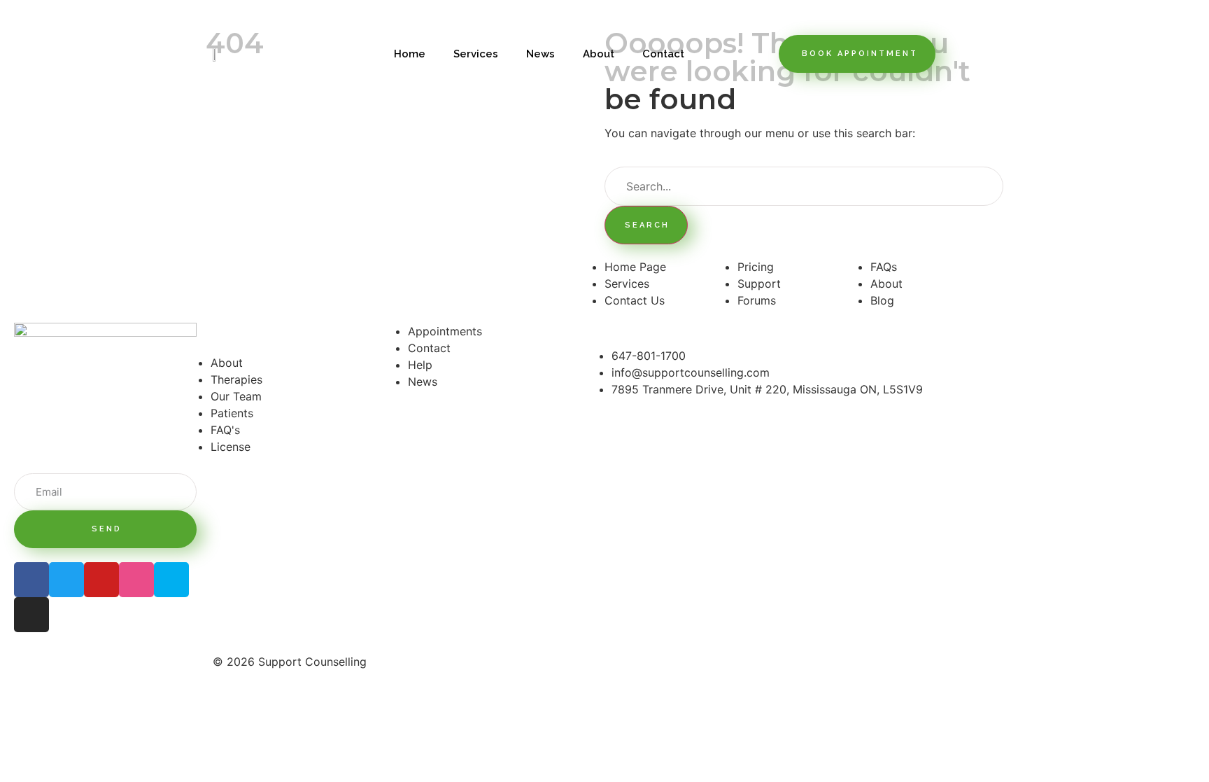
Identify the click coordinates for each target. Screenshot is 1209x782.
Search (647, 225)
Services (475, 54)
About (598, 54)
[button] (857, 54)
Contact (663, 54)
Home (409, 54)
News (540, 54)
